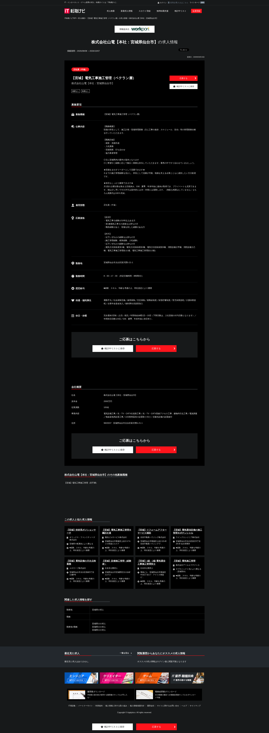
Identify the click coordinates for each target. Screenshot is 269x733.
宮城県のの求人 (99, 623)
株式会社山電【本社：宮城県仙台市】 (143, 18)
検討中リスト (180, 11)
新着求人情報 (127, 11)
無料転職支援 (162, 11)
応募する (183, 78)
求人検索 (111, 11)
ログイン (163, 3)
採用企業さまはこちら (179, 3)
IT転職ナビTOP (70, 18)
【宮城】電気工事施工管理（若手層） (81, 483)
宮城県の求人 (98, 610)
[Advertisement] (134, 372)
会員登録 (196, 11)
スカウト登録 (144, 11)
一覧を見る (124, 653)
